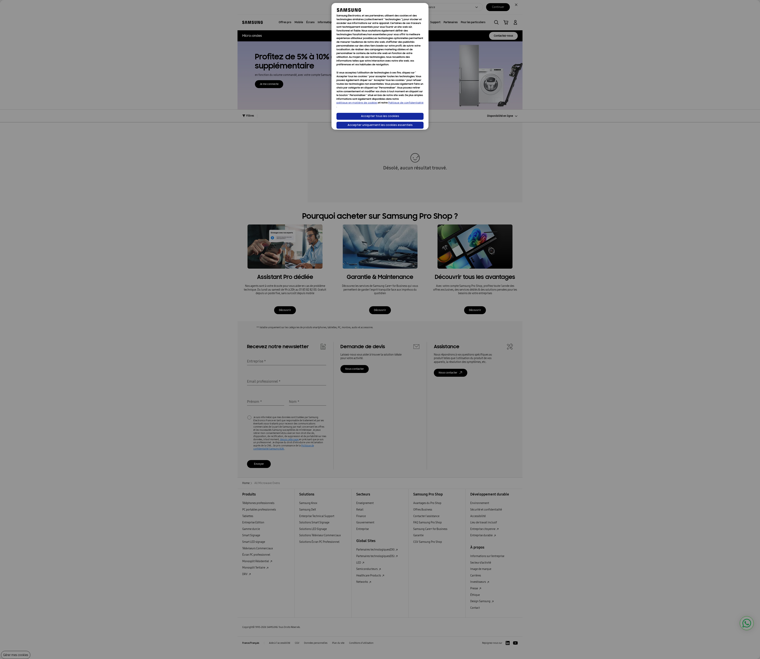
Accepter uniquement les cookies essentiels (380, 125)
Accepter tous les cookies (380, 116)
